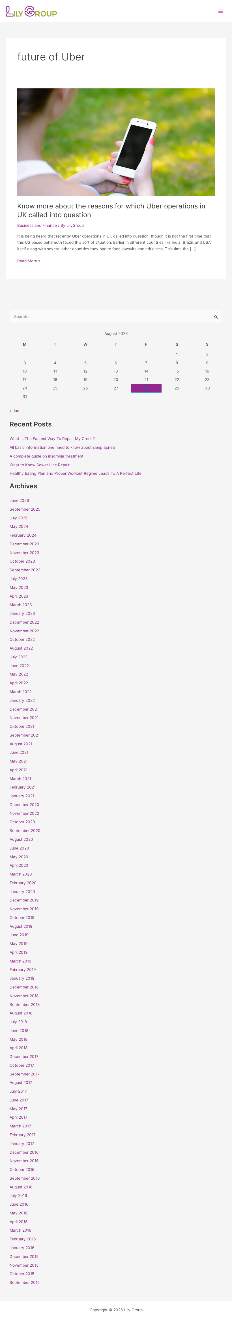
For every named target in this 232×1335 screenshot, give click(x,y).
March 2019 (20, 961)
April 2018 (18, 1048)
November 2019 (24, 909)
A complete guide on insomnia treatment (46, 456)
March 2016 (20, 1230)
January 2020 (22, 891)
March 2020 (21, 874)
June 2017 (19, 1100)
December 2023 (24, 544)
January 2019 (22, 978)
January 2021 (22, 796)
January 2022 (22, 700)
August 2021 (21, 744)
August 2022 (21, 648)
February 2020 (23, 883)
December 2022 (24, 622)
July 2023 (19, 578)
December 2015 (24, 1256)
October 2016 (22, 1169)
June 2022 (19, 665)
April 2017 (18, 1117)
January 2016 (22, 1247)
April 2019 (19, 952)
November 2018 (24, 996)
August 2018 (21, 1013)
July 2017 (18, 1091)
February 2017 (23, 1135)
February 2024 (23, 535)
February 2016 (23, 1239)
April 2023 (19, 596)
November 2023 (24, 552)
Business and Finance (37, 225)
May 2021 (18, 761)
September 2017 (25, 1074)
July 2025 (18, 518)
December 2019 (24, 900)
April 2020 (19, 865)
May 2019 (19, 943)
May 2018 (18, 1039)
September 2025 (25, 509)
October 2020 (22, 822)
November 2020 (24, 813)
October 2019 (22, 917)
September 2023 (25, 570)
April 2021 (18, 770)
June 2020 (19, 848)
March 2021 (20, 778)
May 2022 (19, 674)
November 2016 (24, 1160)
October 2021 (22, 726)
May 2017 (18, 1109)
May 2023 (19, 587)
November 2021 (24, 717)
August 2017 (21, 1082)
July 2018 (18, 1022)
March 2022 (21, 691)
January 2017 (22, 1143)
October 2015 (22, 1273)
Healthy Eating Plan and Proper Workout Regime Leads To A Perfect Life (75, 473)
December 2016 (24, 1152)
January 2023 (22, 613)
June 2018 (19, 1030)
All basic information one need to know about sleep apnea (62, 447)
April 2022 (19, 683)
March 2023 (21, 604)
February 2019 (23, 969)
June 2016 (19, 1204)
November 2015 (24, 1265)
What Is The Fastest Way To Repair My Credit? (52, 438)
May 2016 (19, 1213)
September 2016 (25, 1178)
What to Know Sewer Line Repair (40, 465)
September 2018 (25, 1004)
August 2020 (21, 839)
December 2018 (24, 987)
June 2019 (19, 935)
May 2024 (19, 526)
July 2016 (18, 1195)
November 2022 (24, 631)
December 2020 (24, 804)
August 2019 (21, 926)
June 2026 (19, 500)
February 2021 (23, 787)
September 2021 (25, 735)
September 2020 (25, 830)
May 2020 (19, 857)
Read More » (28, 260)
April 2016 (19, 1221)
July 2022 (18, 657)
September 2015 (25, 1282)
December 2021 (24, 709)
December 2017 (24, 1056)
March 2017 (20, 1126)
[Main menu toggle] (221, 11)
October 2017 (22, 1065)
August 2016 (21, 1187)
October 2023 (22, 561)
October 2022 (22, 639)
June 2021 (19, 752)
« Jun (14, 410)
